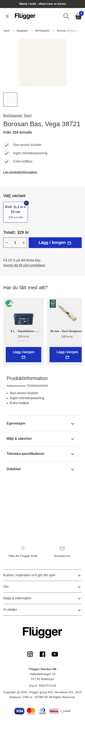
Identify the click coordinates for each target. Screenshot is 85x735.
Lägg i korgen (53, 242)
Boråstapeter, (13, 115)
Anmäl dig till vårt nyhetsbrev (24, 265)
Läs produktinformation (20, 172)
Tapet (28, 115)
